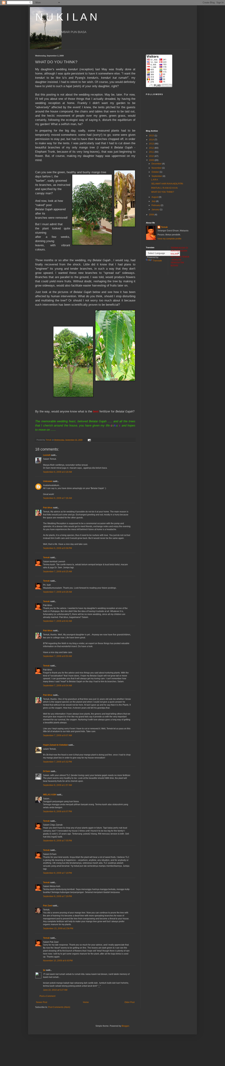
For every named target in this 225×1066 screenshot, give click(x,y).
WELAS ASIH (49, 794)
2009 (152, 160)
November (157, 168)
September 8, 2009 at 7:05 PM (57, 840)
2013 (152, 143)
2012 (152, 148)
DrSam (46, 771)
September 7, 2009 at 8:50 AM (57, 656)
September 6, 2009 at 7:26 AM (57, 498)
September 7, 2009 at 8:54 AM (57, 685)
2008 (152, 214)
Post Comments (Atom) (59, 1007)
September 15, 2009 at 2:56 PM (58, 928)
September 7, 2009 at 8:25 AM (57, 571)
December (157, 163)
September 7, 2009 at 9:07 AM (57, 735)
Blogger (125, 1026)
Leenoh (46, 455)
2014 (152, 139)
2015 (152, 135)
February (156, 205)
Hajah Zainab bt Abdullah (55, 745)
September (157, 176)
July (154, 201)
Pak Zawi (47, 905)
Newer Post (41, 1002)
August (155, 197)
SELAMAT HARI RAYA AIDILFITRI (167, 183)
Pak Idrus (48, 507)
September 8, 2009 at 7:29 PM (57, 896)
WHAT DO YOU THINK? (162, 192)
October (156, 172)
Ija (44, 970)
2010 (152, 156)
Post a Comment (47, 996)
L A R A (154, 179)
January (156, 209)
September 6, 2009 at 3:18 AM (57, 472)
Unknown (47, 481)
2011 (152, 152)
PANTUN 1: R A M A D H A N (164, 188)
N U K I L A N (66, 17)
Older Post (129, 1002)
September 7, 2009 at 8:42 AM (57, 621)
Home (86, 1002)
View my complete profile (169, 238)
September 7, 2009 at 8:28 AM (57, 592)
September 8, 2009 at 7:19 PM (57, 873)
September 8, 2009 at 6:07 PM (57, 811)
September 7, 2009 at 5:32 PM (57, 762)
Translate (157, 260)
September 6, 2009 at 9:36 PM (57, 548)
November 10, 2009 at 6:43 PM (58, 960)
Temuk (46, 557)
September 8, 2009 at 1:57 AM (57, 785)
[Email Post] (89, 440)
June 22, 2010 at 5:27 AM (55, 990)
